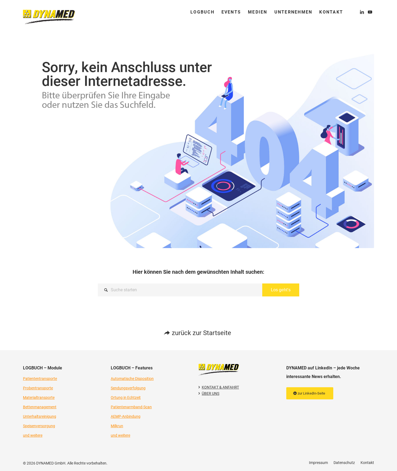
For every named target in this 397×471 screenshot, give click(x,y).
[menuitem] (202, 12)
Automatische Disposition (132, 378)
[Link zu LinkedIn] (362, 12)
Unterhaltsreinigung (39, 416)
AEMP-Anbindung (125, 416)
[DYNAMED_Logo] (49, 12)
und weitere (32, 435)
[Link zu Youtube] (370, 12)
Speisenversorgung (39, 426)
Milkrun (117, 426)
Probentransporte (38, 388)
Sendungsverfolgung (128, 388)
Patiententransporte (40, 378)
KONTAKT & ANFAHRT (220, 387)
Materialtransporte (39, 397)
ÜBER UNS (210, 393)
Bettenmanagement (39, 407)
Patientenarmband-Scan (131, 407)
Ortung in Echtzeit (126, 397)
